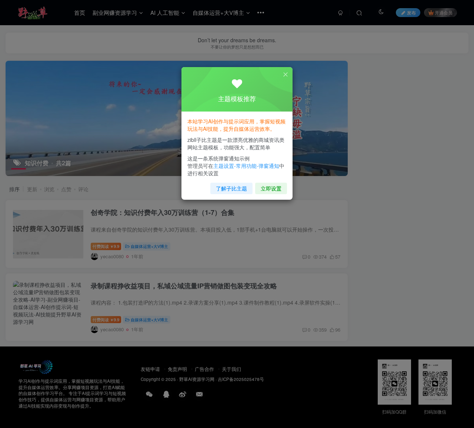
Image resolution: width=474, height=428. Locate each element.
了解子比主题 (231, 188)
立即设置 (271, 188)
